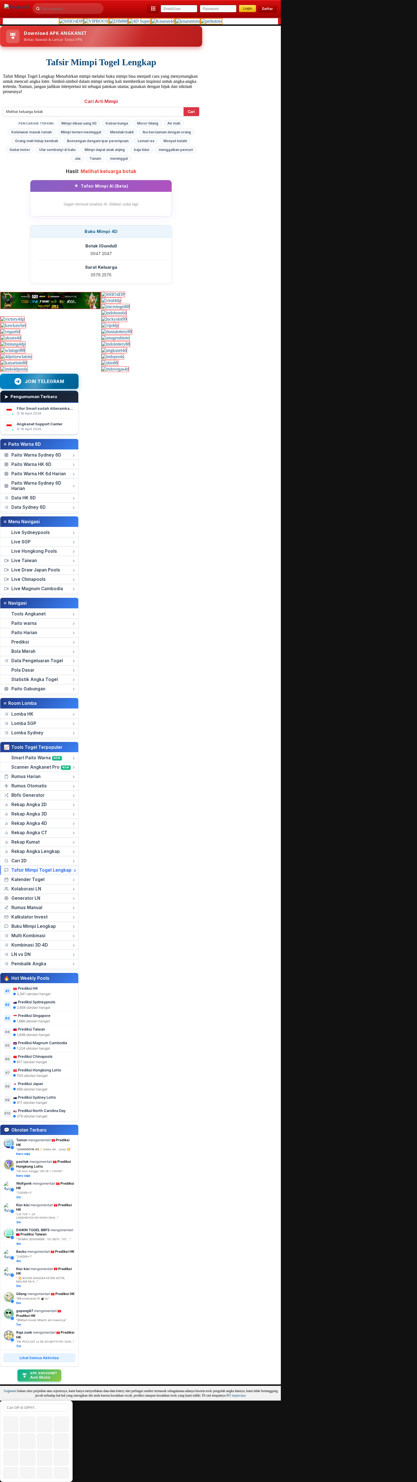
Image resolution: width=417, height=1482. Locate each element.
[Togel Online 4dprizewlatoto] (16, 356)
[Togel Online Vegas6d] (10, 331)
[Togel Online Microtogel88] (115, 306)
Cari (191, 112)
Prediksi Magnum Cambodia (42, 1042)
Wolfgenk (24, 1183)
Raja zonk (24, 1332)
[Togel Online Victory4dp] (12, 319)
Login (247, 8)
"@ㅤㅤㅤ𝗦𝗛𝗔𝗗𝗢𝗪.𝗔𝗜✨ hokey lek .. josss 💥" (43, 1149)
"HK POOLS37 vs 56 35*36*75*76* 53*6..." (45, 1341)
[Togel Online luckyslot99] (114, 319)
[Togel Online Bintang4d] (13, 344)
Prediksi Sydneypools (36, 1002)
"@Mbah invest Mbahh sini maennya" (41, 1320)
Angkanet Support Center (39, 424)
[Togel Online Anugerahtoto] (115, 337)
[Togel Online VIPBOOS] (96, 21)
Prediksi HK (28, 988)
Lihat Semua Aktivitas (39, 1357)
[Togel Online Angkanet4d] (114, 350)
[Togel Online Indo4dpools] (14, 369)
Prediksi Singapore (34, 1015)
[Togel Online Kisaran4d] (163, 21)
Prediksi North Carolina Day (42, 1110)
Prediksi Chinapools (35, 1056)
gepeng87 (24, 1311)
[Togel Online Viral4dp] (111, 300)
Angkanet (9, 1391)
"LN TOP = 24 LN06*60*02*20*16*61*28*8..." (37, 1215)
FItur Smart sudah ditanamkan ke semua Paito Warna (65, 408)
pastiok (22, 1161)
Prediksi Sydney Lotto (37, 1097)
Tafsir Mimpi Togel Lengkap (101, 62)
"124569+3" (24, 1192)
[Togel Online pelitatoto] (211, 21)
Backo (21, 1251)
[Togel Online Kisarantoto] (187, 21)
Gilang (21, 1294)
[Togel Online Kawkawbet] (13, 325)
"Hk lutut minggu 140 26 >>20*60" (39, 1171)
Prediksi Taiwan (31, 1029)
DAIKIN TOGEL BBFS (33, 1230)
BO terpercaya (236, 1395)
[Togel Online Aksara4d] (10, 337)
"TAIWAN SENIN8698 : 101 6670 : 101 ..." (43, 1239)
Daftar (267, 9)
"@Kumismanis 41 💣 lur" (33, 1298)
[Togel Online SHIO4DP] (71, 21)
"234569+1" (24, 1256)
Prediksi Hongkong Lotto (39, 1070)
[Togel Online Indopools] (112, 356)
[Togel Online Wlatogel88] (12, 350)
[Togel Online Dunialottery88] (116, 331)
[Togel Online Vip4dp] (110, 325)
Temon (21, 1140)
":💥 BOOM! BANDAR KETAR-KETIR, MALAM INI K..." (40, 1279)
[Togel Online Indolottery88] (115, 344)
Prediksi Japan (30, 1083)
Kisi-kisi (23, 1205)
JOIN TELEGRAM (44, 381)
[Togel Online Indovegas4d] (115, 369)
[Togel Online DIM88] (118, 21)
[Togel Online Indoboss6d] (114, 312)
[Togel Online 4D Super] (139, 21)
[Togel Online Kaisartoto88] (13, 362)
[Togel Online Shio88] (109, 362)
